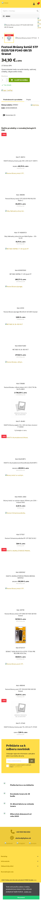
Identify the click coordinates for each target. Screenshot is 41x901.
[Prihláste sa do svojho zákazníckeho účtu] (33, 4)
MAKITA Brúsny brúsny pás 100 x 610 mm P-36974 (20, 161)
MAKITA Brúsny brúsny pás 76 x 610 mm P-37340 (20, 727)
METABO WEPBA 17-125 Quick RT (20, 274)
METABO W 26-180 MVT (20, 349)
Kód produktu (6, 105)
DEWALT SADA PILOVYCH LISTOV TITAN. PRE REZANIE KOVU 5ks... (20, 652)
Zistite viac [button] (27, 892)
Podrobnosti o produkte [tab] (12, 99)
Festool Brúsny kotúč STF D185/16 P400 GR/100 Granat (20, 615)
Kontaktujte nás (7, 872)
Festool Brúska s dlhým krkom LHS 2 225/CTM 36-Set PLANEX (20, 388)
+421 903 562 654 (23, 832)
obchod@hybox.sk (23, 838)
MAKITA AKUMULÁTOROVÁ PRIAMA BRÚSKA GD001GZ (20, 577)
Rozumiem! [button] (21, 897)
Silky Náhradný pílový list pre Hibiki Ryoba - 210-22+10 (20, 237)
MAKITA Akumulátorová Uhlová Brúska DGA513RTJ (20, 463)
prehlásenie (18, 767)
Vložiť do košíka (19, 80)
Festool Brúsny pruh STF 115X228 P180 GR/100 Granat (20, 690)
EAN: (3, 108)
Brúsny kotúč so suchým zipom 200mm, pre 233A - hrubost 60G (20, 501)
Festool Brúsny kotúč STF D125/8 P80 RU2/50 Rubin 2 (20, 199)
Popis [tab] (28, 99)
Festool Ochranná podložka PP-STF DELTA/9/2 (20, 538)
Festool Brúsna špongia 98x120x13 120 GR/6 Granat (20, 312)
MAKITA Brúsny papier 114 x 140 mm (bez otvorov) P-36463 (20, 426)
